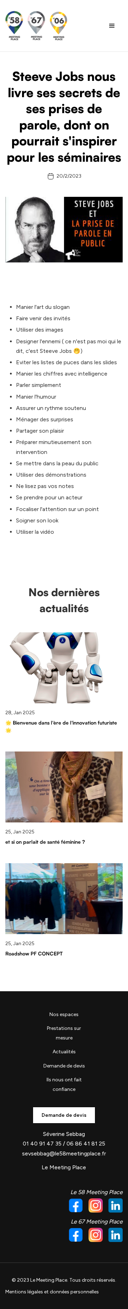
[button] (112, 26)
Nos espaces (64, 1014)
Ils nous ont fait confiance (64, 1084)
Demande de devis (64, 1066)
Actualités (64, 1052)
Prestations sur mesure (64, 1033)
